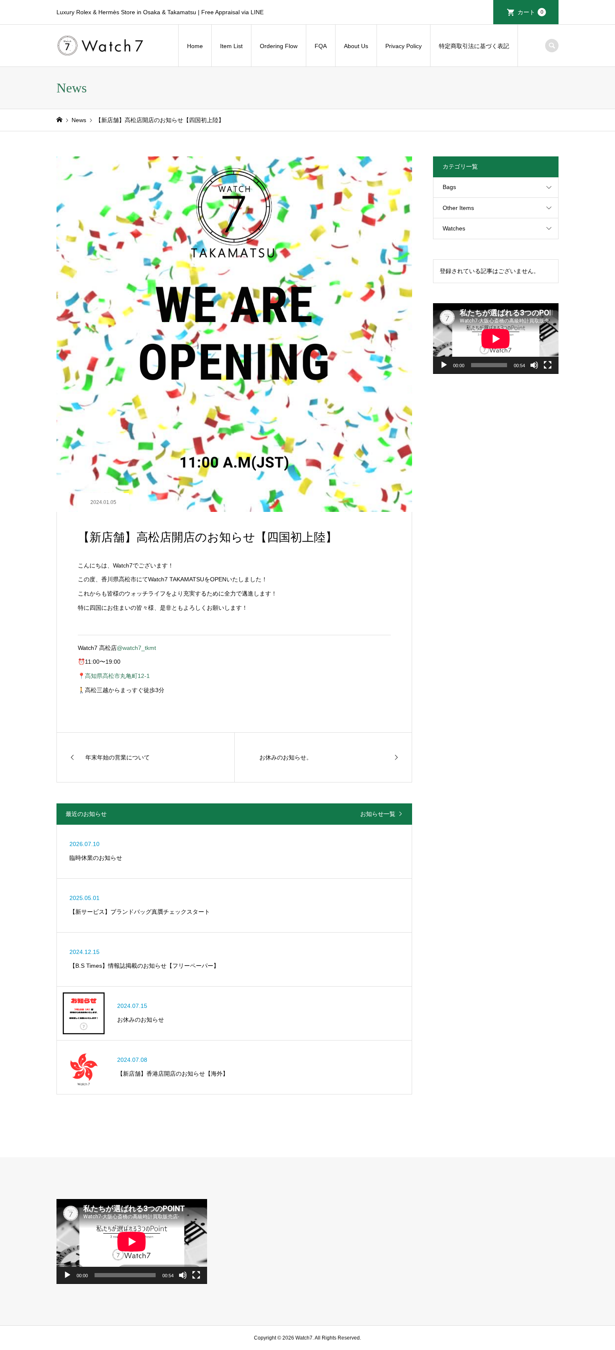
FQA (321, 46)
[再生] (444, 365)
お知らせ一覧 (377, 814)
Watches (454, 228)
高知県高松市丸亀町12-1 (117, 675)
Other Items (458, 208)
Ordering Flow (278, 46)
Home (195, 46)
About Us (356, 46)
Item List (231, 46)
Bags (449, 187)
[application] (496, 338)
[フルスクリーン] (547, 365)
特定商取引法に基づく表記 (474, 46)
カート (530, 12)
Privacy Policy (403, 46)
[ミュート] (534, 365)
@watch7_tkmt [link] (136, 647)
